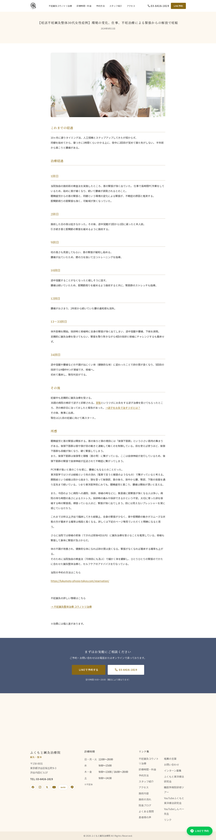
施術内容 (144, 793)
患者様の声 (145, 817)
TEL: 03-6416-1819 (41, 779)
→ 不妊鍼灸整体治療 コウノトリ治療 (71, 606)
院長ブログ (145, 805)
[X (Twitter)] (47, 787)
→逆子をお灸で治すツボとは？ (122, 408)
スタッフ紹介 (115, 5)
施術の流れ (145, 799)
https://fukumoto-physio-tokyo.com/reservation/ (80, 581)
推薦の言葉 (170, 758)
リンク (167, 820)
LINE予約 (178, 5)
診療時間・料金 (84, 5)
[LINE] (72, 787)
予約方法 (100, 5)
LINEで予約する (88, 670)
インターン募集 (172, 770)
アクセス (131, 5)
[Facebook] (33, 787)
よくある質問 (146, 811)
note (63, 787)
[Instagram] (40, 787)
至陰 (98, 403)
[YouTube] (54, 787)
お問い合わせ (171, 764)
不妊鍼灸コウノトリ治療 (60, 5)
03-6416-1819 (128, 670)
